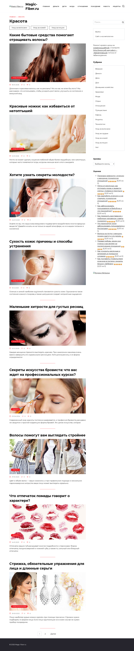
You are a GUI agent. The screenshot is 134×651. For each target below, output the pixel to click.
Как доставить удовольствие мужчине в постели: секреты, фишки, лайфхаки (110, 261)
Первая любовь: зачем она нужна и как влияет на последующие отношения (109, 243)
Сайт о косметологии (104, 36)
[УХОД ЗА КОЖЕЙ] (47, 152)
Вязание (98, 69)
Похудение (95, 6)
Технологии (100, 124)
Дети (64, 6)
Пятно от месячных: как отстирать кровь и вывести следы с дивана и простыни (109, 188)
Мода (72, 6)
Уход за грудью (101, 133)
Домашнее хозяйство (104, 87)
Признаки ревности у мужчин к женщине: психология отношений (110, 178)
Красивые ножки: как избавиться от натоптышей (42, 108)
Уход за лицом (58, 28)
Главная (46, 6)
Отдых (98, 101)
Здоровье (99, 92)
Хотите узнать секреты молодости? (42, 175)
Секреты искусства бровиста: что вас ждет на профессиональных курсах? (43, 372)
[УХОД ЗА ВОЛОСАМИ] (47, 81)
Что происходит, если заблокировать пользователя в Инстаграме (110, 226)
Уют (97, 147)
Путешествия (101, 110)
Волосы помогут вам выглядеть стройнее (47, 435)
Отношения (83, 6)
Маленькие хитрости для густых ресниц (46, 307)
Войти (98, 32)
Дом (97, 83)
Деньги (56, 6)
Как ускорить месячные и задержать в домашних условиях (108, 253)
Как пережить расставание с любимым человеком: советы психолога (110, 218)
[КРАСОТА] (47, 216)
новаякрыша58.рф (101, 48)
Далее (53, 634)
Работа (106, 6)
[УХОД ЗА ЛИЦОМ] (47, 344)
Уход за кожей (39, 28)
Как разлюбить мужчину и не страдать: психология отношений (110, 198)
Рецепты (116, 6)
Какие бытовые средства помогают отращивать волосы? (41, 37)
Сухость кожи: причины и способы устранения (40, 243)
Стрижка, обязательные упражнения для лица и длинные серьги (46, 566)
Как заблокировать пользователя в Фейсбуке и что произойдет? (109, 208)
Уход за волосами (19, 28)
